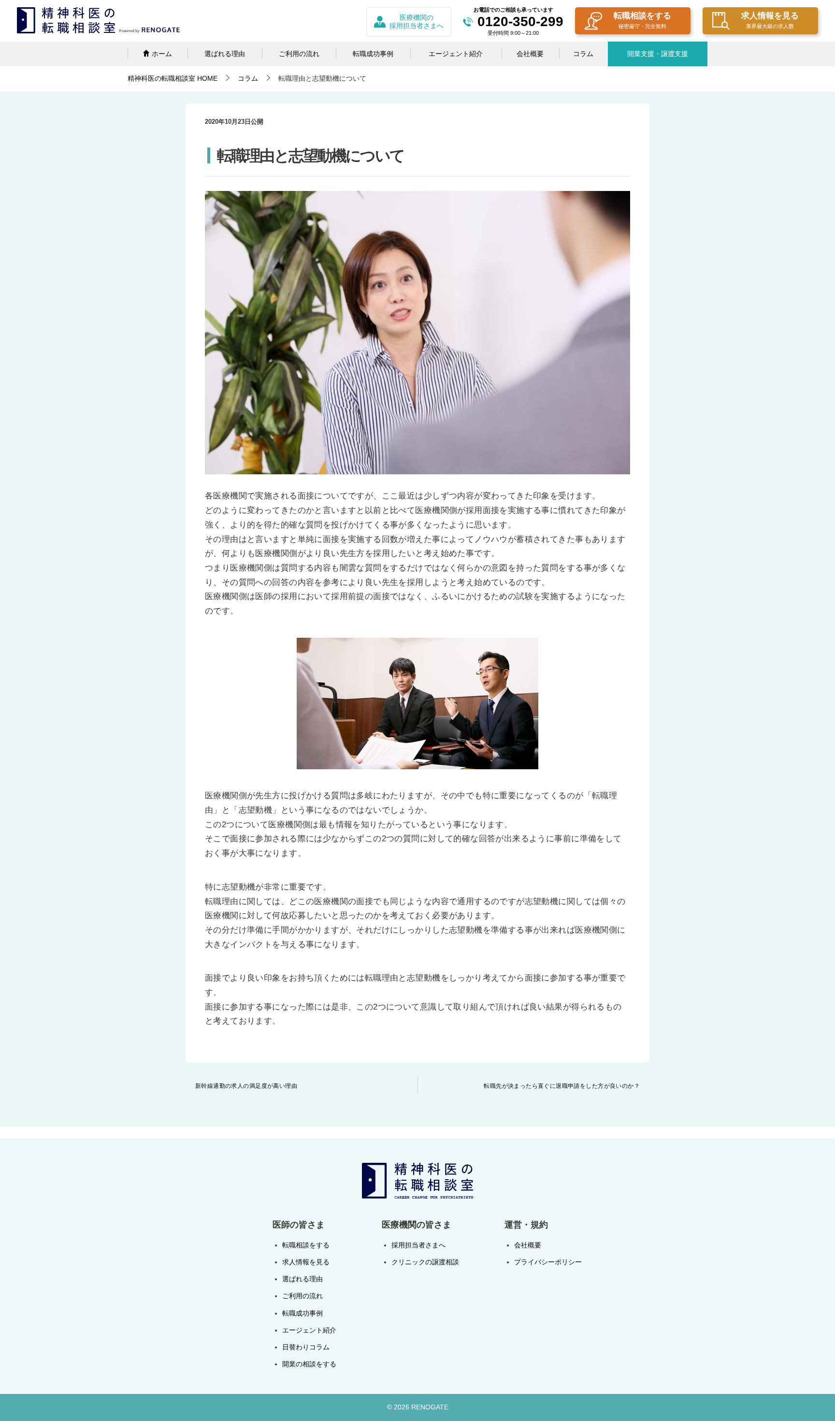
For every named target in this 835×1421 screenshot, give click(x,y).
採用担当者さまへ (418, 1245)
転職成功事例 (373, 54)
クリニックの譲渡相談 (425, 1262)
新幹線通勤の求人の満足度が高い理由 (246, 1086)
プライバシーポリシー (548, 1262)
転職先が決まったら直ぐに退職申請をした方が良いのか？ (562, 1086)
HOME (172, 78)
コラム (583, 54)
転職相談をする (642, 20)
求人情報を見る (770, 20)
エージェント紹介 (456, 54)
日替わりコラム (306, 1347)
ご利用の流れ (299, 54)
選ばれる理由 (224, 54)
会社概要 (530, 54)
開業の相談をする (309, 1364)
